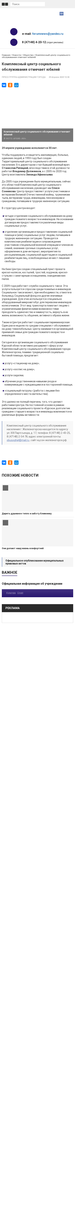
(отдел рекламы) (42, 42)
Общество (28, 55)
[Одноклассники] (10, 85)
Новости (16, 55)
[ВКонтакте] (4, 85)
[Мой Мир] (16, 85)
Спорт (20, 593)
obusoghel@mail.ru (18, 440)
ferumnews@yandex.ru (47, 34)
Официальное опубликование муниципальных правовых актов (34, 562)
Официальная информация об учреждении (32, 583)
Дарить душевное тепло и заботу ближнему (27, 513)
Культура (11, 593)
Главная (6, 55)
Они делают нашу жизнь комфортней (23, 548)
